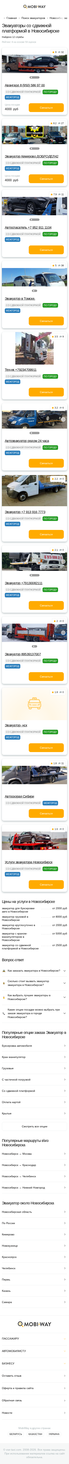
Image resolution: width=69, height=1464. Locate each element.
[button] (31, 77)
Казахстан (35, 1434)
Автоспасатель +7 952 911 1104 (28, 227)
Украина (54, 1434)
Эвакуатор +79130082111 (23, 583)
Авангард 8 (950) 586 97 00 (25, 85)
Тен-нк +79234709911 (20, 370)
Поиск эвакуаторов (33, 17)
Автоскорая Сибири (19, 796)
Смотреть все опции (34, 1126)
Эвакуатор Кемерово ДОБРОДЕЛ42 (31, 156)
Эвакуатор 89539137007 (23, 654)
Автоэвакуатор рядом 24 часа (27, 441)
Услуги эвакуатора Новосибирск (28, 862)
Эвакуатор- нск (16, 725)
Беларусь (16, 1434)
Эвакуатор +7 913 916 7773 (25, 512)
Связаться (46, 107)
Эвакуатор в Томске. (20, 299)
